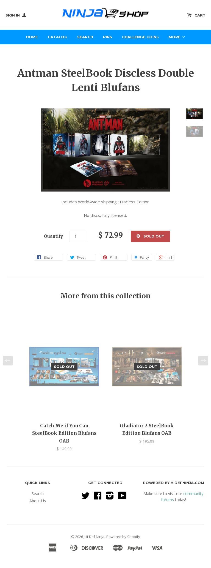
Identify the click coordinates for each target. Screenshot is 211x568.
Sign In (13, 15)
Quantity (53, 236)
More (175, 37)
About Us (37, 500)
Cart (200, 15)
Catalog (57, 37)
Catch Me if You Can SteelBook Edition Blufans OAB (64, 433)
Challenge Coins (140, 37)
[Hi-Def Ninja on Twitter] (85, 497)
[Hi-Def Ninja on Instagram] (110, 497)
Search (85, 37)
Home (32, 37)
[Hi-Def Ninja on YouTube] (122, 497)
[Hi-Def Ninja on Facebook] (97, 497)
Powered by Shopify (123, 536)
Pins (107, 37)
